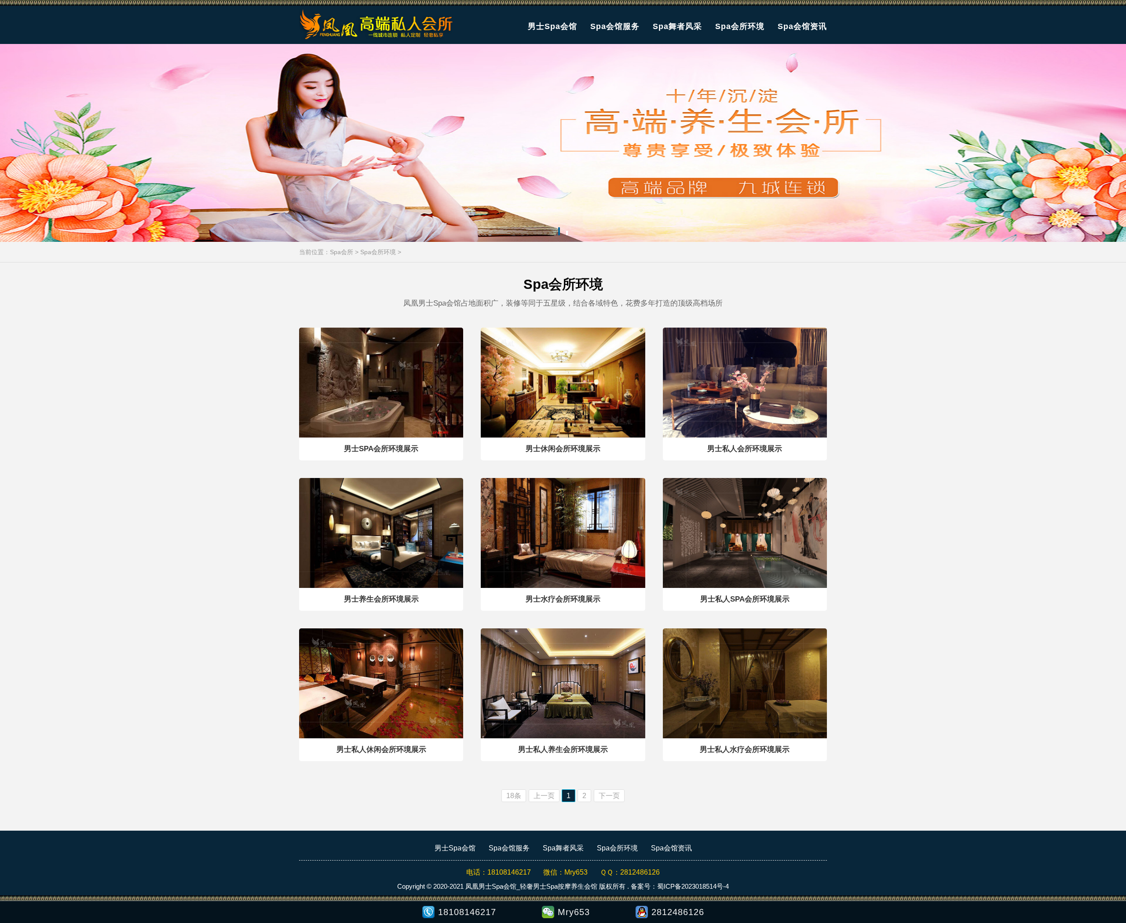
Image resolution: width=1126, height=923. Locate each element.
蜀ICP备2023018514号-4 (693, 886)
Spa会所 (341, 251)
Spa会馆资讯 (802, 26)
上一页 (544, 795)
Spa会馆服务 (615, 26)
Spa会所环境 (739, 26)
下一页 (609, 795)
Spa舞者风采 (677, 26)
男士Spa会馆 (552, 26)
